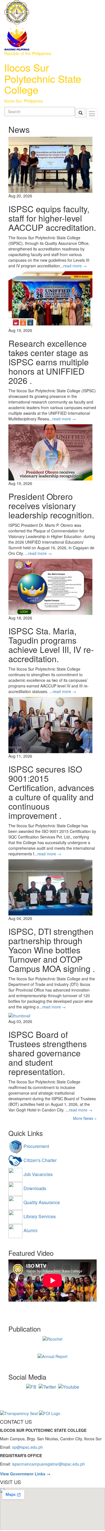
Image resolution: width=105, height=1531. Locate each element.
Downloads (35, 1188)
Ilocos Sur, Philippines (23, 101)
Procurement (36, 1146)
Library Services (40, 1216)
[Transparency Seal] (19, 1413)
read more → (75, 265)
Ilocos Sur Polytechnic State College (42, 78)
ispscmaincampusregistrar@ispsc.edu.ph (48, 1464)
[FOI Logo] (49, 1413)
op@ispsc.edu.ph (27, 1447)
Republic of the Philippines (27, 53)
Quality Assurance (42, 1202)
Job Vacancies (38, 1174)
